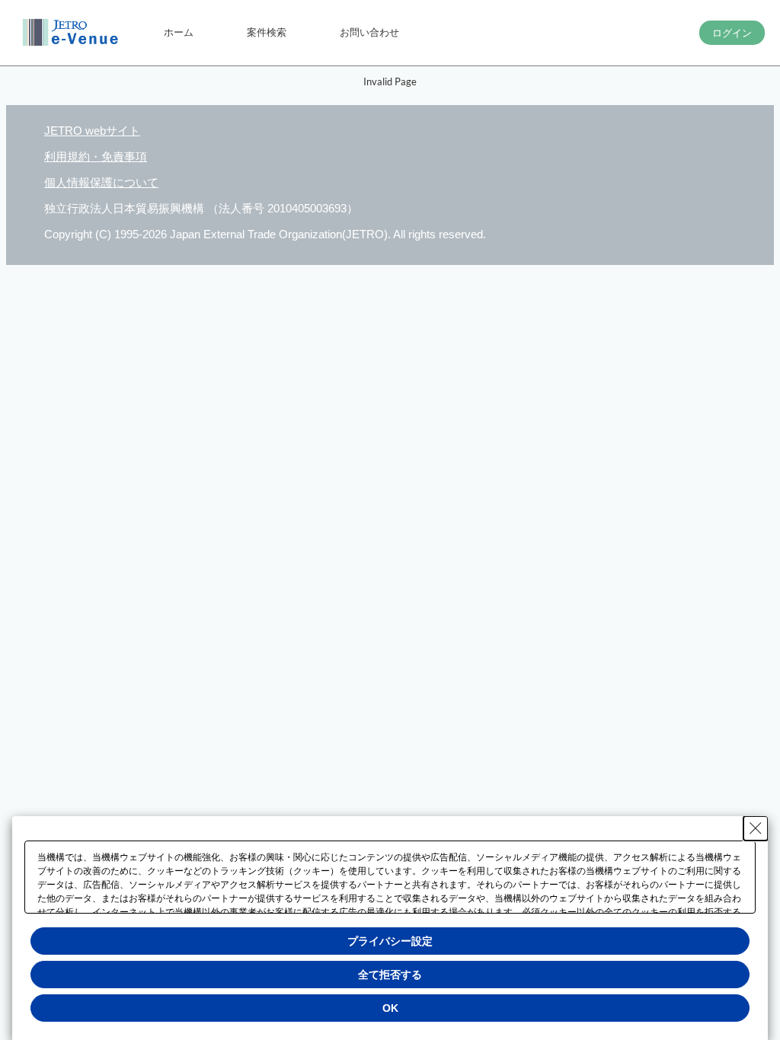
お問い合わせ (369, 32)
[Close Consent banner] (755, 828)
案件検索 (266, 32)
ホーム (178, 32)
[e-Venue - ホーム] (72, 32)
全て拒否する (390, 974)
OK (390, 1008)
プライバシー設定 (390, 941)
